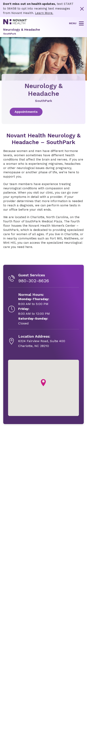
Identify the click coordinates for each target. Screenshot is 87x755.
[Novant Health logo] (15, 23)
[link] (43, 112)
